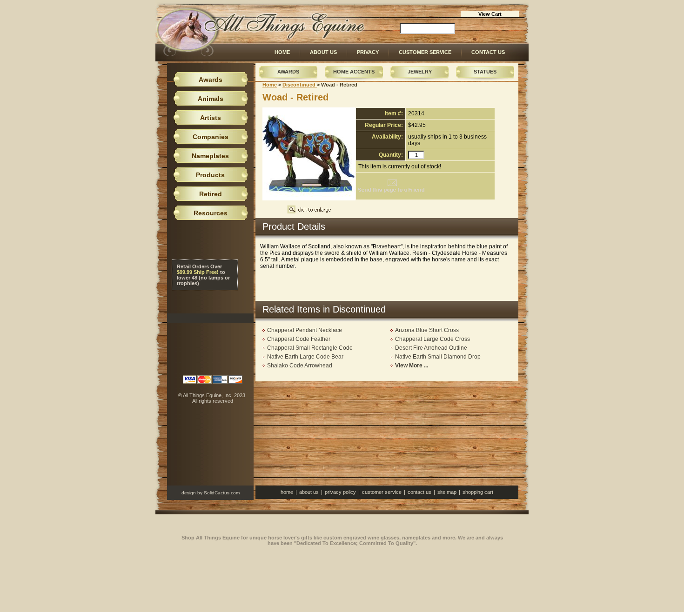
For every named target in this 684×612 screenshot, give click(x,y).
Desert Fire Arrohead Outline (431, 348)
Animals (210, 98)
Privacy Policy (340, 492)
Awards (288, 71)
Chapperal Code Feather (298, 339)
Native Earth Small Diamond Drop (438, 356)
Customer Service (425, 52)
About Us (323, 52)
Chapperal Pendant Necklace (304, 330)
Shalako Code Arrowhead (299, 365)
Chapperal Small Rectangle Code (310, 348)
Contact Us (488, 52)
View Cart (490, 14)
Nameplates (210, 156)
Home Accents (354, 71)
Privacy (368, 52)
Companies (210, 136)
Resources (211, 213)
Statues (485, 71)
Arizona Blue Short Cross (427, 330)
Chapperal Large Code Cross (432, 339)
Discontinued (299, 84)
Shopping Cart (478, 492)
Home (282, 52)
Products (210, 175)
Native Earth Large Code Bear (305, 356)
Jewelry (420, 71)
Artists (210, 117)
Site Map (446, 492)
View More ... (411, 365)
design (188, 492)
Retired (210, 194)
